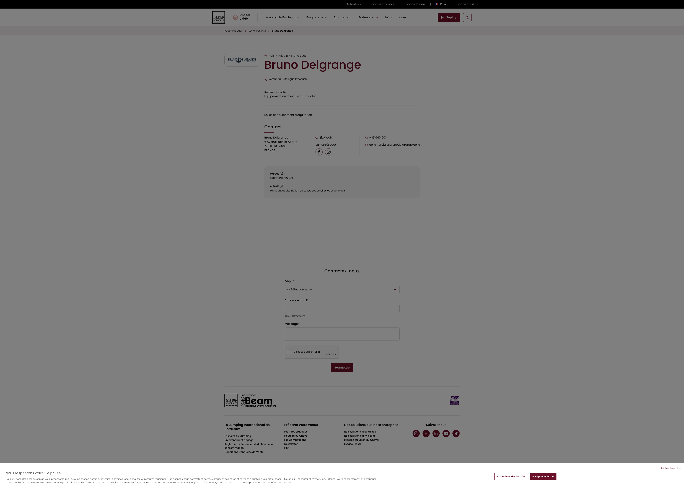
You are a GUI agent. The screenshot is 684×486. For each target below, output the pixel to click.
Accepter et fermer (543, 476)
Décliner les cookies (671, 468)
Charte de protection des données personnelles (264, 482)
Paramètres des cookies (510, 476)
